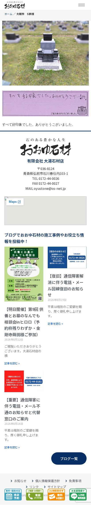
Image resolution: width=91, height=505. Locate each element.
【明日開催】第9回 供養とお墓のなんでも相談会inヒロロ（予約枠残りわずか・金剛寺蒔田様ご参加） (23, 321)
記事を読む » (12, 363)
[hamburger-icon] (82, 5)
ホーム (8, 14)
